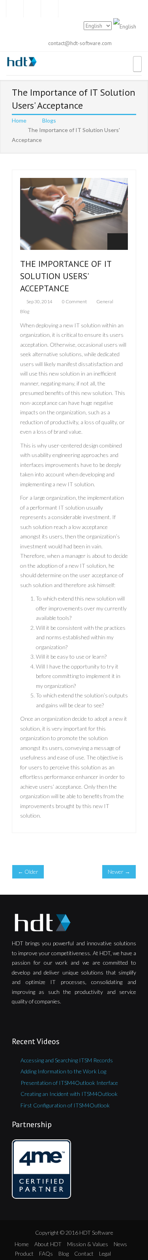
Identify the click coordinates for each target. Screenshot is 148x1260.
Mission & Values (87, 1244)
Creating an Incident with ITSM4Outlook (69, 1093)
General (104, 301)
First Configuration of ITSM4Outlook (65, 1105)
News (120, 1244)
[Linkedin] (66, 8)
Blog (63, 1253)
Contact (84, 1253)
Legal (105, 1253)
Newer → (119, 871)
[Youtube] (49, 8)
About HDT (48, 1244)
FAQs (46, 1253)
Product (24, 1253)
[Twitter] (32, 8)
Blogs (49, 120)
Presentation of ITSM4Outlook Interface (69, 1082)
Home (19, 120)
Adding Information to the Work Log (63, 1071)
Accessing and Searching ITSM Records (67, 1060)
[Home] (21, 62)
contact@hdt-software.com (80, 43)
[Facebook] (14, 8)
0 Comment (74, 301)
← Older (28, 871)
